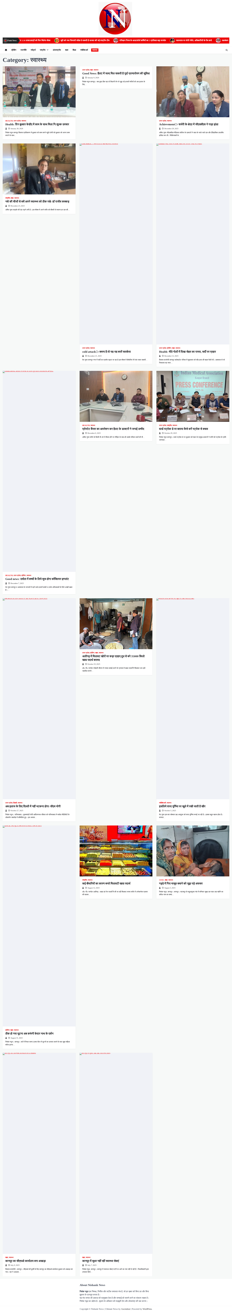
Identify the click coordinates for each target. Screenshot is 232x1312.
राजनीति (23, 50)
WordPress (147, 1309)
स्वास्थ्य (94, 50)
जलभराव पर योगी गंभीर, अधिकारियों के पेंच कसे (116, 40)
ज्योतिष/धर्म (84, 50)
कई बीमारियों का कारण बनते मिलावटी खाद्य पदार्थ (106, 883)
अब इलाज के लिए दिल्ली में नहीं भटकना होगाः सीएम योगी (33, 806)
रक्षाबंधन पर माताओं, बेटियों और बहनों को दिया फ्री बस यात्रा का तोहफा (171, 40)
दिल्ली (15, 803)
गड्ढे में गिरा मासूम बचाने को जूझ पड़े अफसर (181, 883)
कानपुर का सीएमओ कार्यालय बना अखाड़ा (25, 1261)
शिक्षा (74, 50)
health (9, 121)
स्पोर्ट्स (33, 50)
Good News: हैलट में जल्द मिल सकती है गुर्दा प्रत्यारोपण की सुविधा (116, 73)
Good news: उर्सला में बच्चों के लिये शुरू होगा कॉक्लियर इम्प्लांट (37, 579)
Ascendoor (125, 1309)
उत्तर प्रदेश (17, 121)
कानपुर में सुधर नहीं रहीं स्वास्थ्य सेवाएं (100, 1261)
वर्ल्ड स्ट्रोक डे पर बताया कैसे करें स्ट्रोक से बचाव (183, 428)
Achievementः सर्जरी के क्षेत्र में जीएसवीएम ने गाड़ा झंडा (188, 124)
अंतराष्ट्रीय (57, 50)
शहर (66, 50)
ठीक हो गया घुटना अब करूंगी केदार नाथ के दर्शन (29, 1033)
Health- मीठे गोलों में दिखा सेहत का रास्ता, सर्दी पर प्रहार (187, 351)
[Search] (227, 50)
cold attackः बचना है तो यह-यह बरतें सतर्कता (106, 351)
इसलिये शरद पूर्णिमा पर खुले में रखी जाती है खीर (182, 806)
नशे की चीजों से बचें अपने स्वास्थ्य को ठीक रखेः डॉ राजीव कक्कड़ (37, 201)
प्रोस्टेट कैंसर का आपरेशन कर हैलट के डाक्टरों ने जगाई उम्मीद (113, 428)
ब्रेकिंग (13, 50)
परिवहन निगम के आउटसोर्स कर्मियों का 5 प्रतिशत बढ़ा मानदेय (65, 40)
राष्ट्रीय (42, 50)
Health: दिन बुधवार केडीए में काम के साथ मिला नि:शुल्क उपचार (37, 124)
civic (161, 880)
